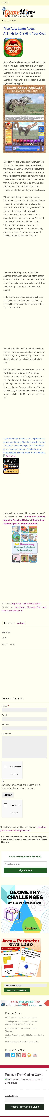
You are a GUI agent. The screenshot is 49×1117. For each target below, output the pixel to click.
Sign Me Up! (25, 870)
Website (5, 724)
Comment (6, 734)
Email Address (11, 1095)
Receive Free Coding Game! (24, 1107)
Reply (5, 645)
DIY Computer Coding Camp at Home (21, 1017)
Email (5, 715)
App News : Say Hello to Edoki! (26, 604)
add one (21, 623)
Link (12, 645)
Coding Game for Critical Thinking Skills (21, 1042)
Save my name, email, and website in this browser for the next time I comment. (21, 786)
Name (5, 706)
